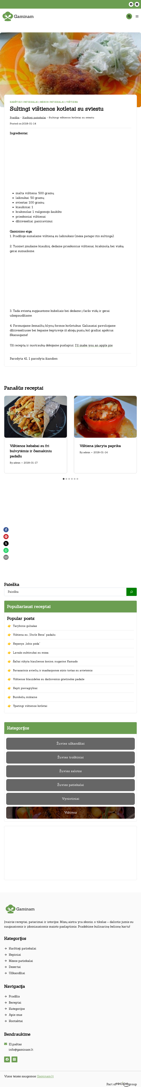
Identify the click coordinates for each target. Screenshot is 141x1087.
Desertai (15, 967)
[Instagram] (137, 4)
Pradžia (14, 117)
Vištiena (72, 102)
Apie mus (15, 1015)
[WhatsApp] (6, 550)
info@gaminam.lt (21, 1050)
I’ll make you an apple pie (94, 345)
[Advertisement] (70, 165)
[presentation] (35, 417)
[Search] (131, 592)
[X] (6, 543)
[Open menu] (137, 16)
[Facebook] (131, 4)
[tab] (63, 479)
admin (16, 462)
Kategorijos (17, 1009)
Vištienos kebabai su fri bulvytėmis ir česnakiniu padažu (31, 451)
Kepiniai (15, 955)
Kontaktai (16, 1021)
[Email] (6, 557)
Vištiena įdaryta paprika (100, 446)
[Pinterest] (6, 536)
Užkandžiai (17, 973)
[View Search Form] (129, 16)
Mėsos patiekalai (52, 102)
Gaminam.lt (45, 1076)
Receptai (15, 1002)
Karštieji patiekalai (24, 102)
